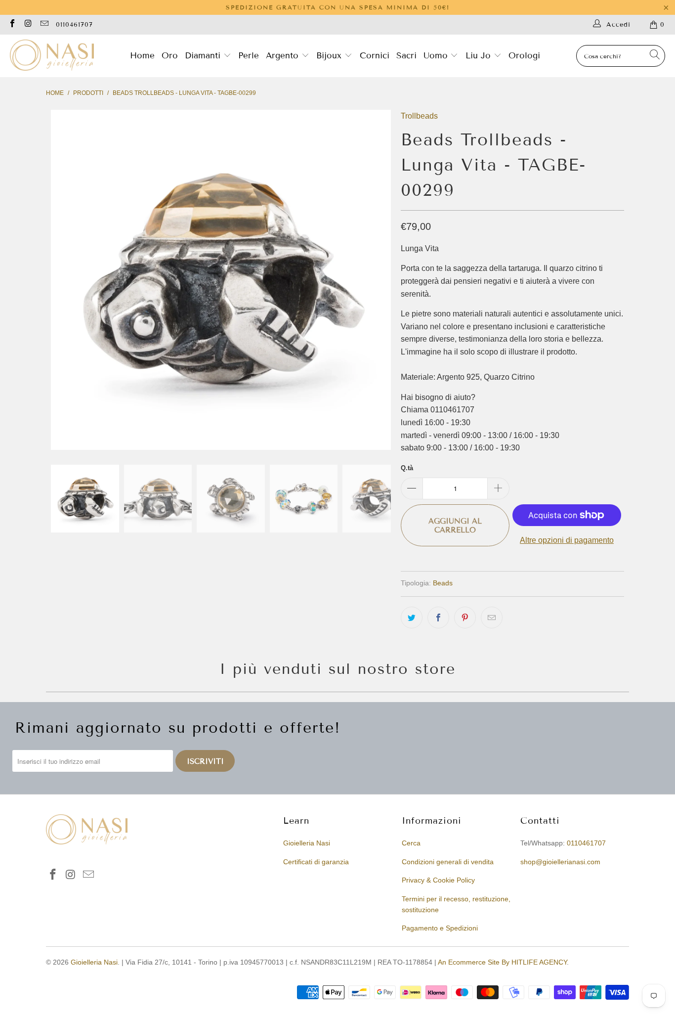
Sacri (406, 55)
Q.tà (407, 468)
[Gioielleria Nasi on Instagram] (27, 24)
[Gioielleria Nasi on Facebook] (11, 24)
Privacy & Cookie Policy (438, 880)
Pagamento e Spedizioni (440, 928)
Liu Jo (479, 55)
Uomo (437, 55)
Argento (282, 55)
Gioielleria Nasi (306, 843)
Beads (443, 583)
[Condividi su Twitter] (411, 617)
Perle (248, 55)
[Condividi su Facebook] (438, 617)
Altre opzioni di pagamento (567, 540)
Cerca (411, 843)
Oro (170, 55)
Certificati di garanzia (316, 862)
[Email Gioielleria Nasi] (44, 24)
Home (142, 55)
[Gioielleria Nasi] (52, 56)
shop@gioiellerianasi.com (560, 862)
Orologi (524, 55)
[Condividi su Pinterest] (465, 617)
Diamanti (204, 55)
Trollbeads (419, 116)
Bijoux (330, 55)
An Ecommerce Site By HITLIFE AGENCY (502, 962)
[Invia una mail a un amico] (492, 617)
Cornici (374, 55)
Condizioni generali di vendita (448, 862)
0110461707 (74, 25)
